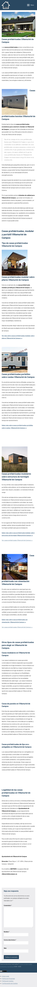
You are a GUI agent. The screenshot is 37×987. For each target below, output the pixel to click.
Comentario (8, 905)
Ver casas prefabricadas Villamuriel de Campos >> (17, 540)
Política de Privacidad (8, 978)
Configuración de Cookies (10, 983)
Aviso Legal (5, 976)
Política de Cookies (7, 981)
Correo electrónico (10, 940)
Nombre (6, 931)
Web (5, 948)
